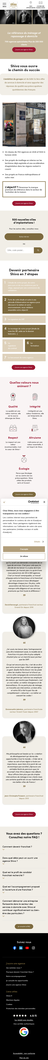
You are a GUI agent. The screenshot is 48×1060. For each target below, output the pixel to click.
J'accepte (24, 549)
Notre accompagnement (16, 976)
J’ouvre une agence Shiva (16, 985)
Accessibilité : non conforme (24, 1053)
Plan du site (24, 1058)
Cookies (9, 1004)
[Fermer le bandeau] (44, 502)
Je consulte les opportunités (17, 980)
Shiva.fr (9, 996)
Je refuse (24, 556)
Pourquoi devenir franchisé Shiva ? (20, 972)
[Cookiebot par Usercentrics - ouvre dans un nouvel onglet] (29, 502)
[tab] (24, 848)
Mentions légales (13, 1000)
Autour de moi (24, 237)
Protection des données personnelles (20, 1008)
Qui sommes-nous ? (14, 968)
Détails (37, 542)
